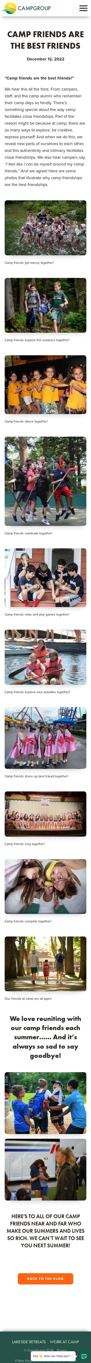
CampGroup (26, 8)
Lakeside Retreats (29, 1342)
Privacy (62, 1350)
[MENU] (83, 8)
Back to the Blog (45, 1279)
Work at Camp (64, 1342)
